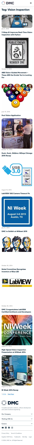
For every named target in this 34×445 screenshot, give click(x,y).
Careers (4, 424)
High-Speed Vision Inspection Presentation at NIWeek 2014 (14, 351)
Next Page (11, 394)
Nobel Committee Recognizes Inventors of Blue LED (14, 270)
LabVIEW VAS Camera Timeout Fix (16, 193)
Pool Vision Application (11, 115)
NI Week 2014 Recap (10, 390)
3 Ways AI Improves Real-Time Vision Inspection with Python (17, 33)
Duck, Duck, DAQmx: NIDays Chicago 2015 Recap (17, 154)
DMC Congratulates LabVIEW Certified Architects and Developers (16, 310)
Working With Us (7, 419)
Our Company (6, 414)
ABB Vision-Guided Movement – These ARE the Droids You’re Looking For (17, 75)
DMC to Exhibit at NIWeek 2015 (14, 231)
